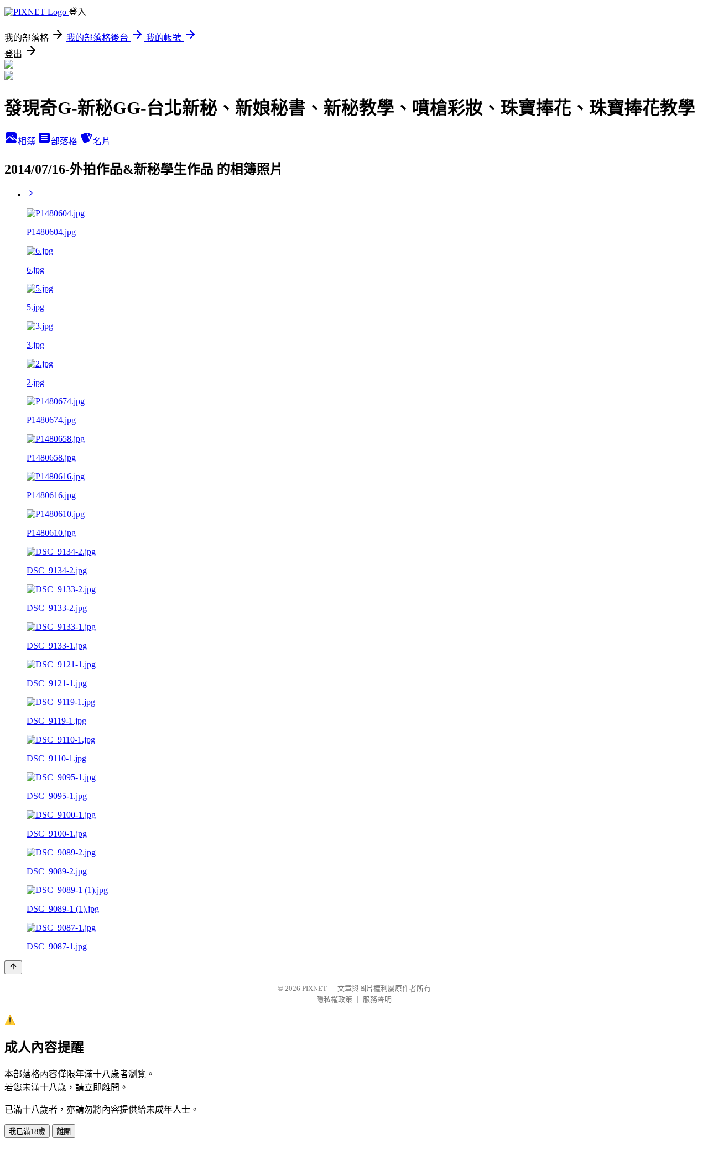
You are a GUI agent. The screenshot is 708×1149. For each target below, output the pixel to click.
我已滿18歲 (27, 1131)
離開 (63, 1131)
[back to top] (13, 967)
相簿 (28, 141)
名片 (102, 141)
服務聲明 (377, 999)
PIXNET (314, 988)
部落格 (65, 141)
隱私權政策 (334, 999)
